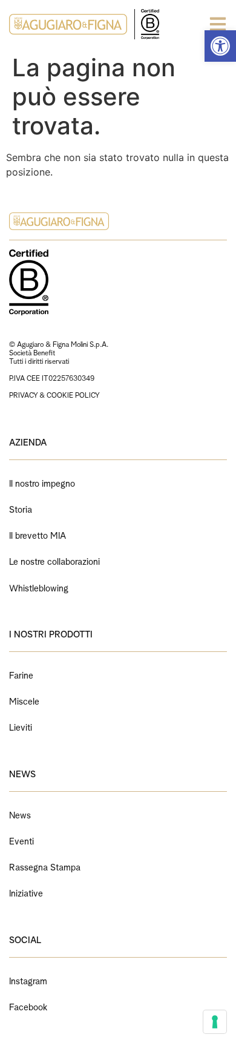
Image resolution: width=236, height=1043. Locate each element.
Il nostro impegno (42, 482)
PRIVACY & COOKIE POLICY (54, 394)
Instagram (28, 979)
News (20, 814)
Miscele (24, 700)
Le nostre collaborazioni (54, 560)
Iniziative (26, 892)
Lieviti (20, 726)
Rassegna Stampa (44, 866)
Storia (20, 508)
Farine (21, 674)
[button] (220, 46)
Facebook (28, 1005)
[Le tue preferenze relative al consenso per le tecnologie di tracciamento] (214, 1021)
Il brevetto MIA (37, 534)
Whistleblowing (38, 587)
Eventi (21, 840)
